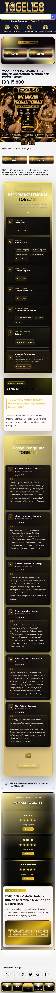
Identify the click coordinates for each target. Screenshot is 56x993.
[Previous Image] (2, 114)
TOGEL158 (11, 415)
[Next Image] (54, 114)
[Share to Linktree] (22, 974)
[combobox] (25, 16)
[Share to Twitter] (7, 974)
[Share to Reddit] (38, 974)
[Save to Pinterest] (30, 974)
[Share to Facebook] (15, 974)
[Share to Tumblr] (45, 974)
